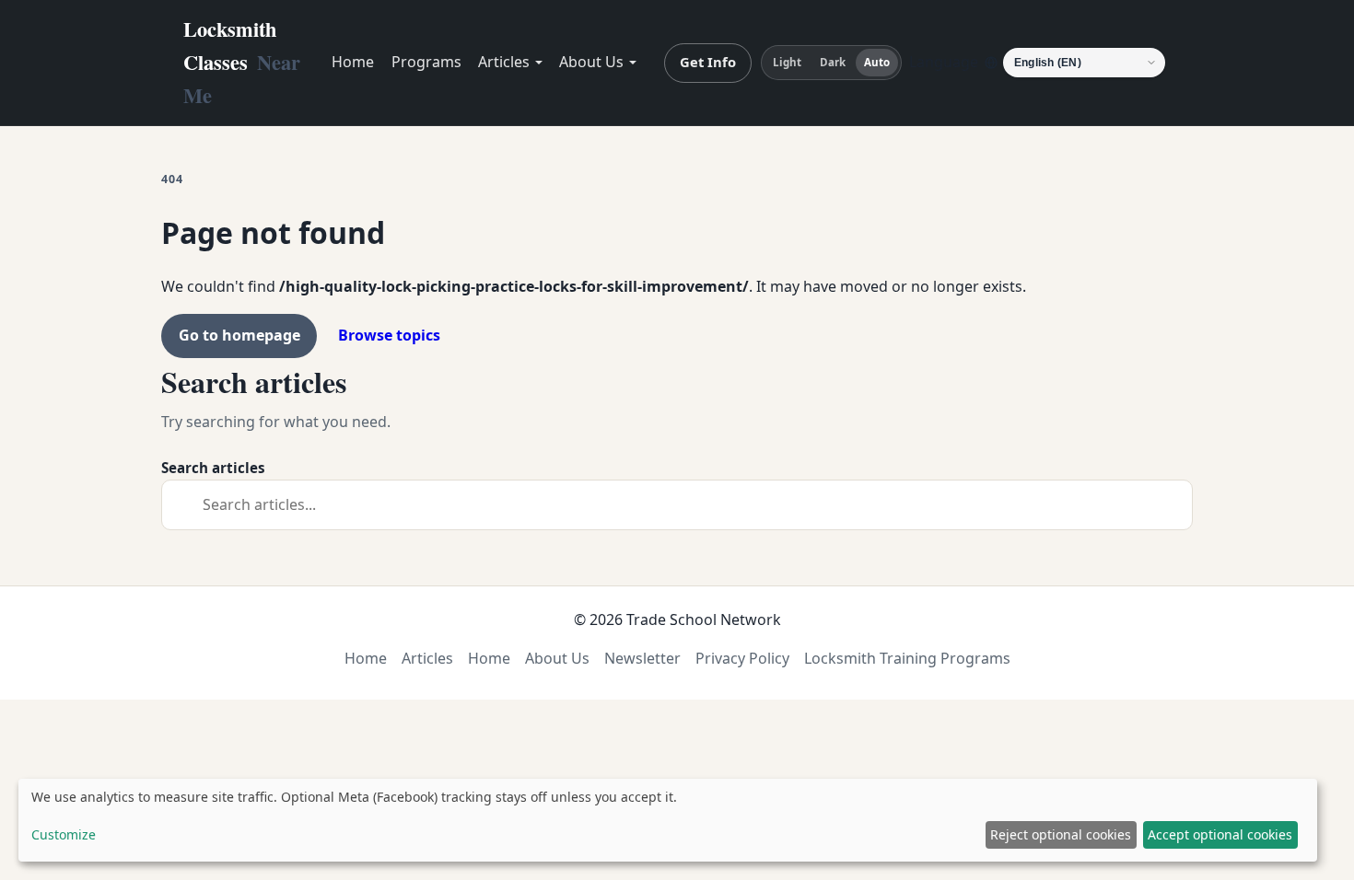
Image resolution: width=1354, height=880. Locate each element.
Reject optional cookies (1060, 834)
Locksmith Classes (241, 62)
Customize (63, 834)
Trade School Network (703, 619)
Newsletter (642, 658)
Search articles (213, 467)
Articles (504, 62)
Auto (877, 62)
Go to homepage (239, 335)
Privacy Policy (742, 658)
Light (787, 62)
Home (353, 62)
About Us (591, 62)
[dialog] (667, 820)
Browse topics (389, 335)
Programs (426, 62)
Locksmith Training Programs (907, 658)
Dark (833, 62)
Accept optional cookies (1220, 834)
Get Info (708, 61)
